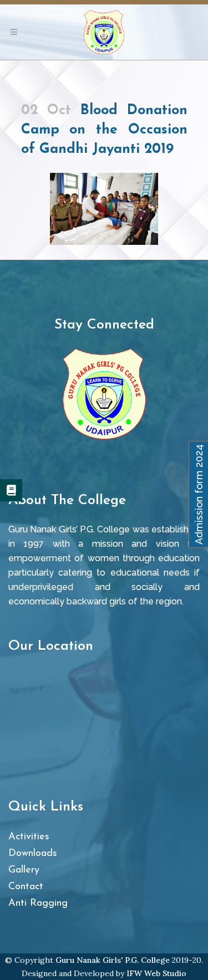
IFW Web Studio (156, 973)
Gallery (23, 870)
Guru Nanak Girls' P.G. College (112, 960)
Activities (28, 837)
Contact (25, 887)
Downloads (32, 854)
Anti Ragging (38, 904)
